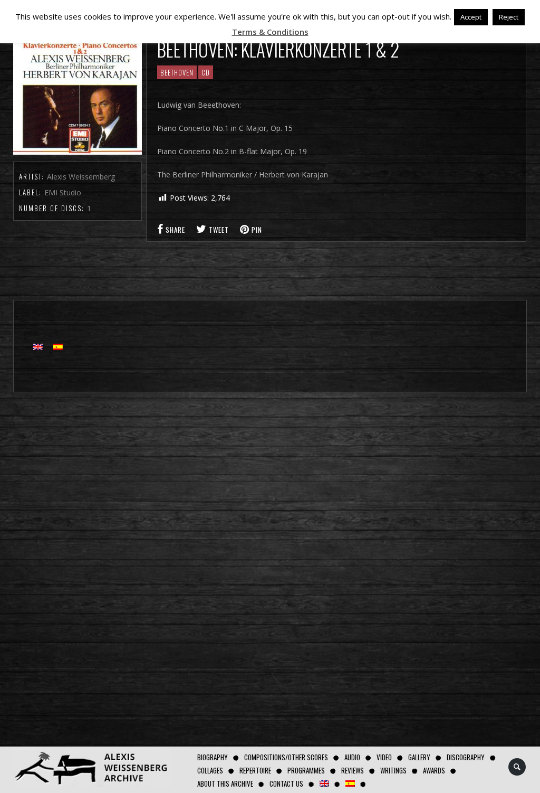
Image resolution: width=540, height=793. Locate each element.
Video (384, 757)
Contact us (286, 783)
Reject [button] (508, 17)
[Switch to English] (38, 346)
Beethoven (177, 72)
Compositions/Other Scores (286, 757)
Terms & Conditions (270, 31)
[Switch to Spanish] (350, 783)
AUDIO (352, 757)
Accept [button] (470, 17)
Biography (212, 757)
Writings (393, 770)
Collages (210, 770)
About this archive (225, 783)
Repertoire (255, 770)
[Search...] (517, 767)
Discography (466, 757)
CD (205, 72)
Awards (434, 770)
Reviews (352, 770)
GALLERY (419, 757)
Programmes (306, 770)
